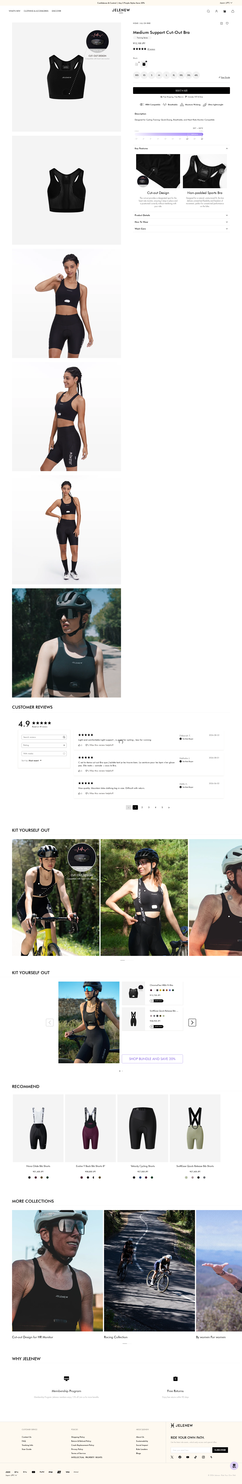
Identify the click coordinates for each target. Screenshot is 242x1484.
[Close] (173, 708)
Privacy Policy (167, 767)
